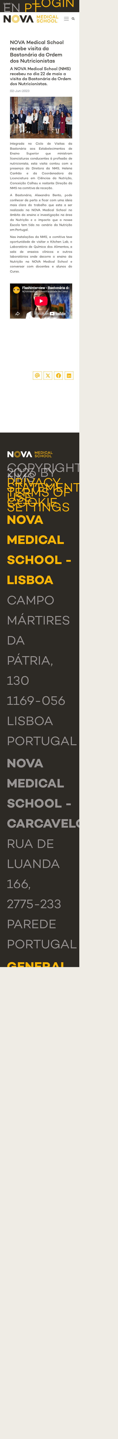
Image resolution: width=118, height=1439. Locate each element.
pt (32, 9)
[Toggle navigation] (66, 18)
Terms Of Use (39, 496)
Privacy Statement (44, 486)
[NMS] (31, 19)
